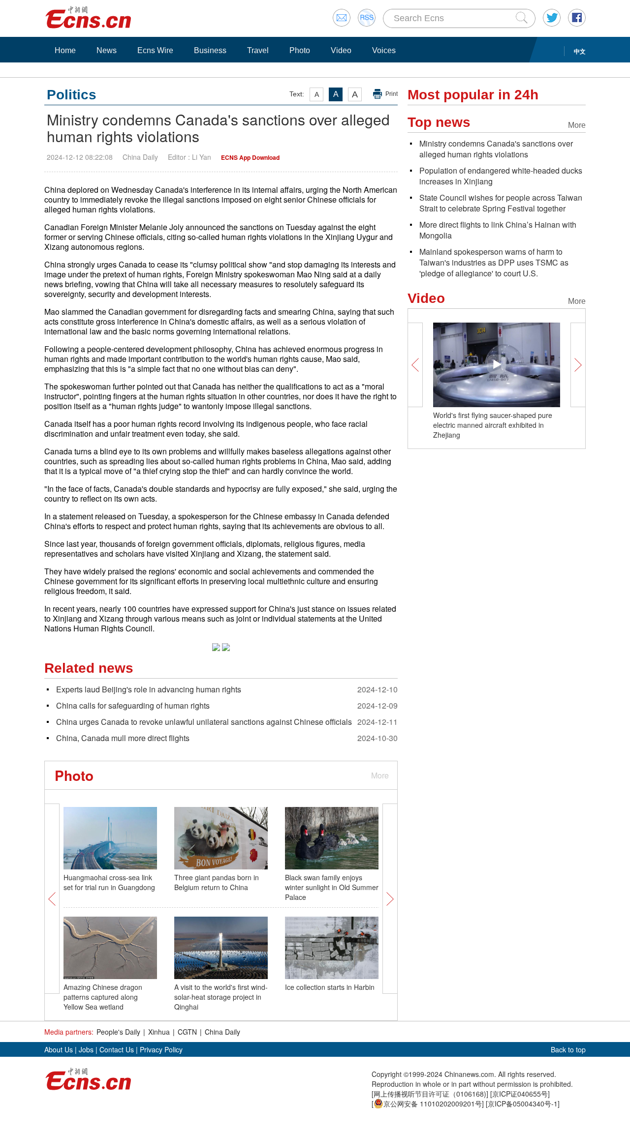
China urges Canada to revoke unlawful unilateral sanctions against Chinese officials (204, 721)
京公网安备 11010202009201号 (432, 1103)
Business (210, 50)
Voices (384, 50)
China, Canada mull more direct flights (122, 738)
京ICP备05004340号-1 (523, 1103)
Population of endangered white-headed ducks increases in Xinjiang (500, 176)
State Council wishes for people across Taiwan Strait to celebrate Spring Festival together (500, 203)
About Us (58, 1049)
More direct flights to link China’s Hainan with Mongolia (497, 230)
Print (391, 93)
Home (65, 50)
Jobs (86, 1049)
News (106, 50)
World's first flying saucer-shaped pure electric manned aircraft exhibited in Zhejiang (492, 425)
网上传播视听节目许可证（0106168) (430, 1094)
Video (341, 50)
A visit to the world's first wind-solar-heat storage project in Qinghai (221, 997)
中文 (580, 51)
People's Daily (118, 1032)
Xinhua (159, 1032)
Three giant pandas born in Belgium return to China (216, 882)
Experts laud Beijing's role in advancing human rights (148, 689)
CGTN (187, 1032)
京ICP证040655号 (520, 1094)
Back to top (568, 1049)
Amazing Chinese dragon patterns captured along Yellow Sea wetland (102, 997)
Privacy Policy (161, 1049)
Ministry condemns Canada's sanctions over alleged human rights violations (496, 149)
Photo (299, 50)
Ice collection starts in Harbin (330, 987)
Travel (258, 50)
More (380, 775)
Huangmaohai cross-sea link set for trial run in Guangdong (109, 882)
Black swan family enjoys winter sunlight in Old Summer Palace (331, 887)
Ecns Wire (155, 50)
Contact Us (116, 1049)
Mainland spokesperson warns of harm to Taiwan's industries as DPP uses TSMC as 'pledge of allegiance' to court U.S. (493, 262)
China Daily (222, 1032)
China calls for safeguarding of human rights (133, 705)
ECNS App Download (250, 157)
